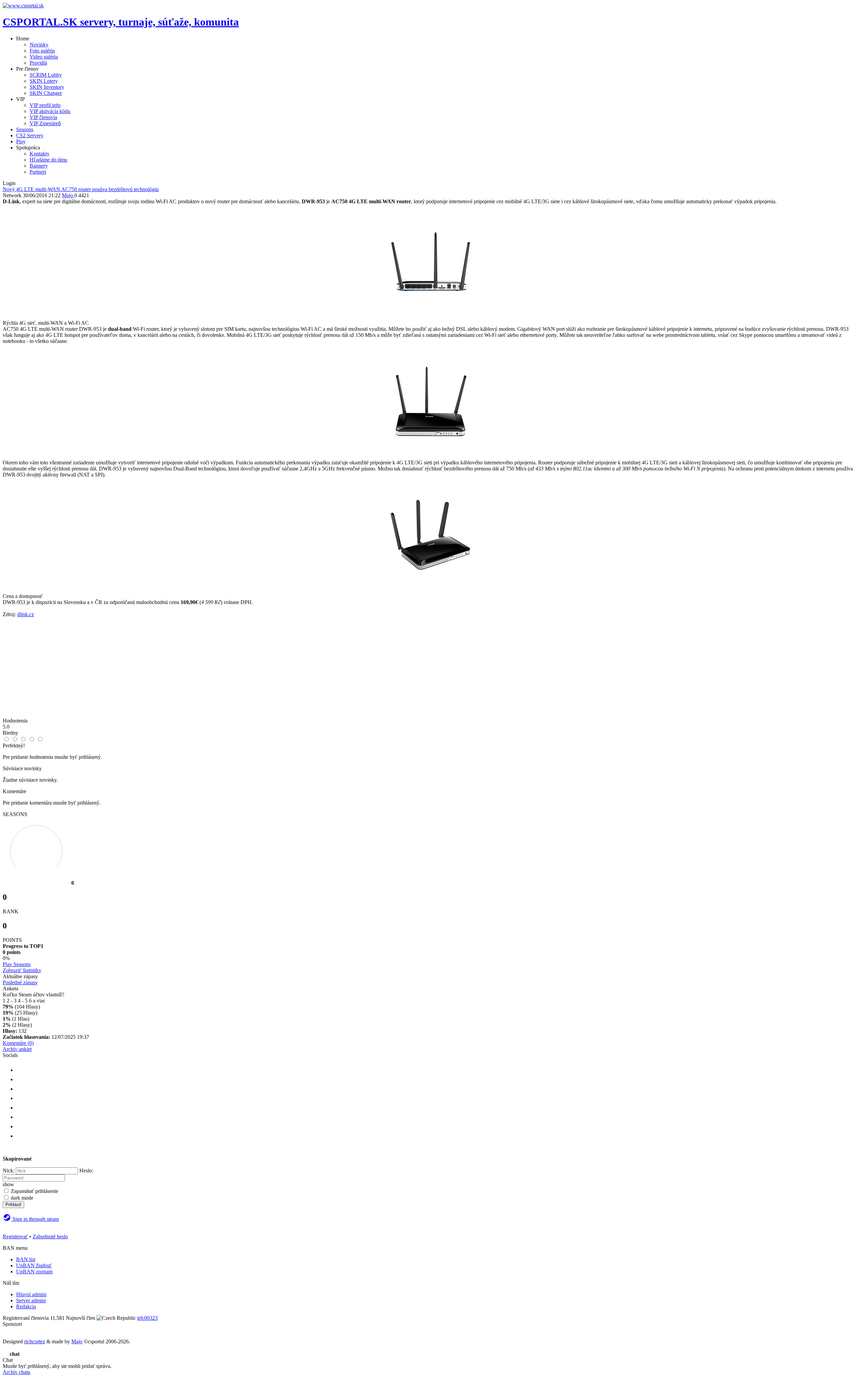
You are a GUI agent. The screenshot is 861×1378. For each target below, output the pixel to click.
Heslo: (86, 1170)
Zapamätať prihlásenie (34, 1191)
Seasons (24, 129)
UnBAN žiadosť (34, 1265)
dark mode (22, 1198)
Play (21, 141)
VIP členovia (43, 117)
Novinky (39, 44)
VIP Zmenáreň (45, 123)
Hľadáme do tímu (48, 160)
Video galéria (44, 57)
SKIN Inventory (47, 87)
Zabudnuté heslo (50, 1236)
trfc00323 (147, 1318)
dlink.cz (25, 614)
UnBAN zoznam (34, 1271)
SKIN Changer (46, 93)
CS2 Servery (29, 135)
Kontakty (39, 153)
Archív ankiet (17, 1049)
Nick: (8, 1170)
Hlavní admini (31, 1294)
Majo (76, 1341)
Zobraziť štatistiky (22, 970)
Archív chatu (16, 1372)
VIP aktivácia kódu (50, 111)
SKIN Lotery (44, 81)
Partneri (38, 172)
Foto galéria (42, 51)
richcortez (34, 1341)
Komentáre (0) (18, 1043)
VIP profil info (45, 105)
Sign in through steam (35, 1219)
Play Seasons (17, 964)
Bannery (39, 166)
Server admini (31, 1300)
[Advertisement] (430, 671)
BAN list (25, 1259)
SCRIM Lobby (46, 75)
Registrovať (15, 1236)
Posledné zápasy (20, 982)
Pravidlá (38, 63)
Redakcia (26, 1306)
